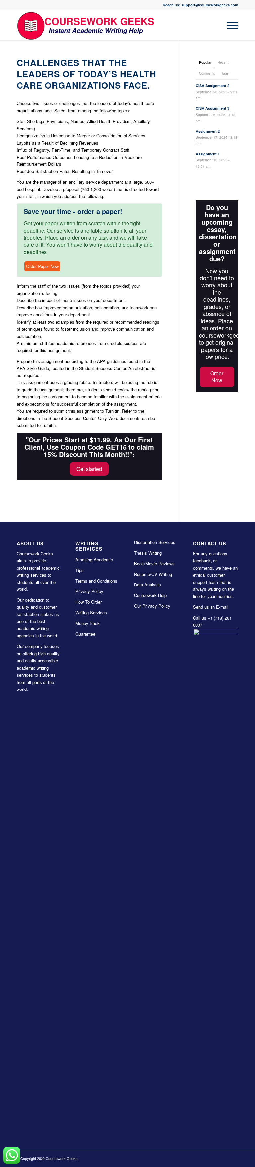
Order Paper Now (42, 266)
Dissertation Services (154, 542)
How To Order (88, 602)
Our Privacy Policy (152, 606)
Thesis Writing (148, 553)
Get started (89, 469)
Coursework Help (150, 595)
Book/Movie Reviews (154, 563)
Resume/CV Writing (153, 574)
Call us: (200, 618)
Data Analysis (147, 585)
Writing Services (91, 612)
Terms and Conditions (96, 581)
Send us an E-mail (210, 607)
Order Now (216, 377)
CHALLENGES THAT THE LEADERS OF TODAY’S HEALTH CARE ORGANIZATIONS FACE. (86, 73)
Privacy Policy (89, 591)
